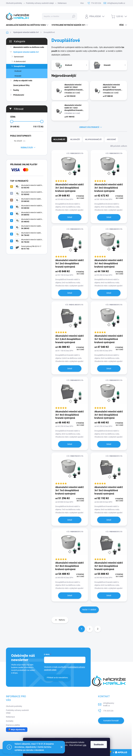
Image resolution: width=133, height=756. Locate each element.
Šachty (16, 90)
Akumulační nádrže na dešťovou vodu (28, 47)
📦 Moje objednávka (16, 730)
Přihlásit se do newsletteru (57, 678)
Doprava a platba (13, 725)
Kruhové (18, 71)
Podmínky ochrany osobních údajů (40, 3)
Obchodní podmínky (14, 3)
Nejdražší (75, 139)
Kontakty (9, 721)
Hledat (73, 16)
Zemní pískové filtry (21, 85)
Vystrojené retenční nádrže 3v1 (26, 52)
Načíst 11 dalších (89, 610)
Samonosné (19, 57)
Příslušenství (18, 95)
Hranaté (18, 76)
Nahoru (62, 620)
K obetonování (20, 61)
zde (84, 745)
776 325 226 (108, 711)
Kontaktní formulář (111, 721)
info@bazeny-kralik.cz (108, 704)
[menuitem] (27, 25)
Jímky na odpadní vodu (22, 80)
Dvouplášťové (19, 66)
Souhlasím (99, 744)
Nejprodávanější (93, 139)
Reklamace (62, 3)
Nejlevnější (59, 139)
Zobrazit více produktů (89, 127)
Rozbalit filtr (27, 147)
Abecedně (111, 139)
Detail (69, 217)
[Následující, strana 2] (89, 629)
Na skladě (19, 141)
